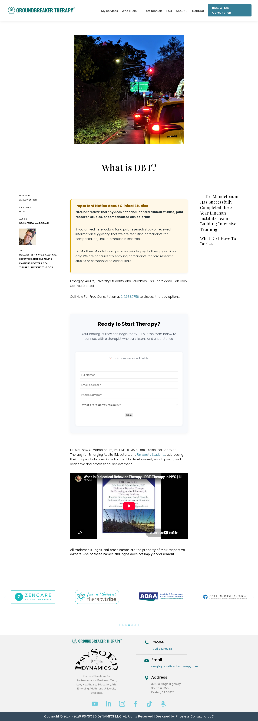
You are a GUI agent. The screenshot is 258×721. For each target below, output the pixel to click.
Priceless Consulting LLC (195, 716)
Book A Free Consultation (221, 10)
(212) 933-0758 (161, 649)
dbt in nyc (36, 255)
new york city (39, 263)
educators (25, 259)
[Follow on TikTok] (149, 704)
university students (41, 267)
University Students (151, 455)
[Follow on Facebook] (136, 704)
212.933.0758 (130, 297)
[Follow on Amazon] (163, 704)
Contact (198, 11)
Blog (22, 212)
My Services (109, 11)
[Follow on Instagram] (122, 704)
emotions (24, 263)
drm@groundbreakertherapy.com (174, 666)
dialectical (49, 255)
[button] (252, 597)
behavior (24, 255)
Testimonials (153, 11)
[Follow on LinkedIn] (108, 704)
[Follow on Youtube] (95, 704)
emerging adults (42, 259)
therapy (24, 267)
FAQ (169, 11)
